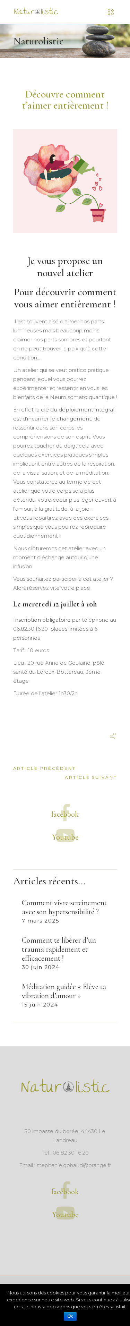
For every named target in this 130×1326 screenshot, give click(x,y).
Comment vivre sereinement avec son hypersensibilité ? (64, 907)
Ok (70, 1316)
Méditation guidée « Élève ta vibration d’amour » (64, 991)
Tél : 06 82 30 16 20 (65, 1152)
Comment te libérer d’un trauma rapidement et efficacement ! (59, 949)
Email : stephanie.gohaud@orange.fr (65, 1165)
